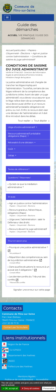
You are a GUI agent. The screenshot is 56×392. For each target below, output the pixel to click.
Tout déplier (42, 121)
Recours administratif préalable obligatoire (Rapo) (24, 134)
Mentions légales (26, 376)
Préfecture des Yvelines (20, 366)
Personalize (48, 388)
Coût (11, 149)
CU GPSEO (15, 350)
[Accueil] (18, 7)
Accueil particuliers (16, 50)
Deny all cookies (31, 388)
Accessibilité (42, 379)
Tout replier (25, 121)
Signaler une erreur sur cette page (31, 290)
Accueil (12, 35)
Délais (11, 155)
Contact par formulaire (16, 327)
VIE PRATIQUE (27, 35)
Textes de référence (18, 169)
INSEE (11, 361)
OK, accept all (11, 388)
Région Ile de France (18, 344)
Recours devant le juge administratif (28, 229)
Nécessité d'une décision (21, 142)
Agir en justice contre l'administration (28, 203)
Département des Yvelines (21, 355)
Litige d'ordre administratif (22, 127)
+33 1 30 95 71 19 (10, 323)
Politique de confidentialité (19, 379)
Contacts (12, 308)
